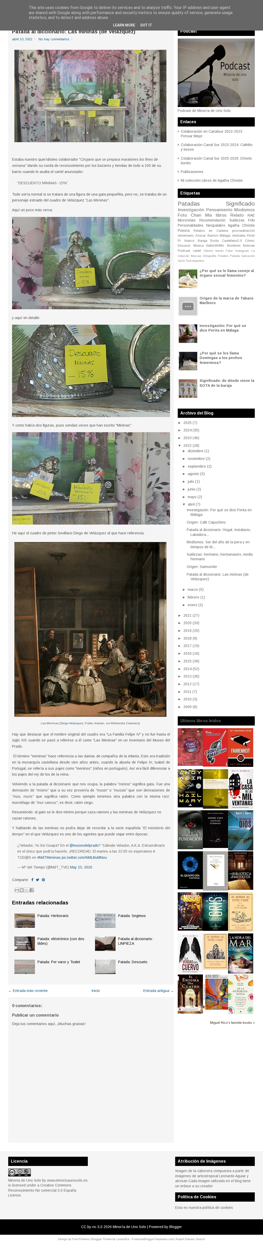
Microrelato (187, 220)
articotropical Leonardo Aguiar (221, 1176)
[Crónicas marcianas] (215, 765)
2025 (187, 423)
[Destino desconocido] (215, 1008)
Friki (251, 220)
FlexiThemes (80, 1239)
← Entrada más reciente (28, 991)
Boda (214, 241)
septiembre (197, 466)
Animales (239, 235)
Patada (235, 255)
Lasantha (122, 1239)
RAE (251, 215)
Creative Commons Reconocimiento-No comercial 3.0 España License (42, 1190)
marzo (193, 589)
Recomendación (212, 220)
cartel (197, 251)
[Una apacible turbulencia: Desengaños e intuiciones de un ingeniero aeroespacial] (215, 807)
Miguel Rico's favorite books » (232, 1023)
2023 (187, 438)
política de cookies (217, 1207)
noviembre (196, 459)
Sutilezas (237, 220)
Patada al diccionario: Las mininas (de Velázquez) (73, 31)
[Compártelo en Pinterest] (43, 880)
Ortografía (209, 255)
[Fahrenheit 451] (240, 766)
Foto (182, 215)
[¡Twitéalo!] (38, 880)
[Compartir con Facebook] (31, 890)
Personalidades (190, 225)
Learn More (124, 25)
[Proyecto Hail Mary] (190, 806)
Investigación (191, 209)
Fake (229, 250)
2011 (187, 692)
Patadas (189, 203)
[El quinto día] (190, 888)
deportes (198, 260)
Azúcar (200, 235)
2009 (187, 707)
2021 (187, 615)
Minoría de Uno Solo (129, 1227)
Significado (240, 203)
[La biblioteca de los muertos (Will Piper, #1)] (240, 888)
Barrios (213, 235)
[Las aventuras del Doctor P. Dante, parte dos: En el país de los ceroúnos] (240, 931)
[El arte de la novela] (215, 889)
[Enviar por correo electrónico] (17, 890)
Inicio (95, 991)
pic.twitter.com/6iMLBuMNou (84, 857)
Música (198, 245)
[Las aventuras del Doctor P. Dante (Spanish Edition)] (215, 968)
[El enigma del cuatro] (190, 1012)
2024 (187, 430)
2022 (187, 445)
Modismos (244, 209)
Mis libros (216, 215)
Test (188, 260)
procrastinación (243, 231)
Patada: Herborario (53, 916)
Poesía (184, 230)
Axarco (189, 241)
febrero (193, 597)
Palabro (223, 255)
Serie (181, 260)
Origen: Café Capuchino (206, 522)
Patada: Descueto (132, 962)
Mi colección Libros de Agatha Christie (212, 180)
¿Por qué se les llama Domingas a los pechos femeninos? (221, 357)
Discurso (184, 245)
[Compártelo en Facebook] (32, 880)
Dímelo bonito (213, 250)
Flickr (251, 235)
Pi (179, 241)
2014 (187, 669)
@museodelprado (84, 845)
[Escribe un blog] (21, 890)
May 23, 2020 (81, 867)
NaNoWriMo (215, 245)
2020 (187, 623)
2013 (187, 676)
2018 (187, 638)
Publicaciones (192, 172)
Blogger (175, 1227)
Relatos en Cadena (211, 231)
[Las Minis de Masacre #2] (190, 929)
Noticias (249, 245)
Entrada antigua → (158, 991)
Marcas (196, 255)
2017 (187, 646)
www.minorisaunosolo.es (67, 1180)
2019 (187, 631)
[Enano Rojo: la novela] (190, 765)
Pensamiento (219, 209)
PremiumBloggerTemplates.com (153, 1239)
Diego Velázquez (71, 723)
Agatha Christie (241, 225)
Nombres (233, 245)
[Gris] (215, 930)
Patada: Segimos (132, 916)
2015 (187, 661)
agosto (193, 474)
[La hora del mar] (240, 972)
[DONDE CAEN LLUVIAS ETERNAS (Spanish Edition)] (215, 847)
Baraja (202, 241)
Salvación (248, 255)
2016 (187, 653)
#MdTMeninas (49, 857)
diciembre (195, 451)
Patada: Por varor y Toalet (58, 962)
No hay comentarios (54, 39)
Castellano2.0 (232, 241)
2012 (187, 684)
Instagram (242, 250)
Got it (146, 25)
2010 (187, 699)
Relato (237, 215)
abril (191, 504)
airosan (181, 1181)
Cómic (250, 241)
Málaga (225, 235)
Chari (196, 215)
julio (191, 481)
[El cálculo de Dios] (240, 849)
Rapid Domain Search (190, 1239)
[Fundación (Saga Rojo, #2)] (190, 848)
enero (192, 605)
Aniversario (186, 235)
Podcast (184, 251)
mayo (192, 497)
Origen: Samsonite (202, 567)
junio (191, 489)
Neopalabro (215, 225)
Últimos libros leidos (200, 721)
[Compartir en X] (26, 890)
